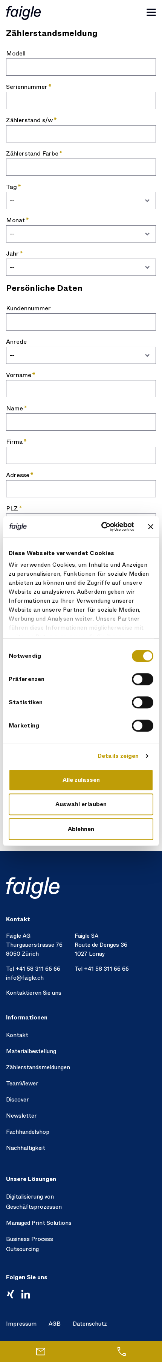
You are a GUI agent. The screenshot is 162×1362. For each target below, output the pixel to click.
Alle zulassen (81, 780)
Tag (11, 187)
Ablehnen (81, 829)
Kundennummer (28, 308)
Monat (15, 220)
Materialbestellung (31, 1051)
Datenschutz (90, 1324)
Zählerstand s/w (29, 120)
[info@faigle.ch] (40, 1351)
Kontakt (17, 1035)
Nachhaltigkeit (25, 1148)
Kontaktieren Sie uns (33, 993)
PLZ (12, 508)
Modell (16, 53)
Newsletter (21, 1116)
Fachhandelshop (27, 1132)
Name (14, 408)
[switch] (142, 679)
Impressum (21, 1324)
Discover (17, 1100)
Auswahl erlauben (81, 804)
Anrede (16, 341)
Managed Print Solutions (39, 1223)
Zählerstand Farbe (32, 153)
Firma (14, 441)
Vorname (18, 375)
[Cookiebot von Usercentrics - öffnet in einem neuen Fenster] (102, 526)
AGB (55, 1324)
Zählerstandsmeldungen (38, 1067)
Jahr (12, 253)
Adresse (17, 475)
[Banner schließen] (150, 526)
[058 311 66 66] (121, 1351)
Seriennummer (26, 86)
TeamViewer (22, 1083)
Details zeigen (118, 756)
